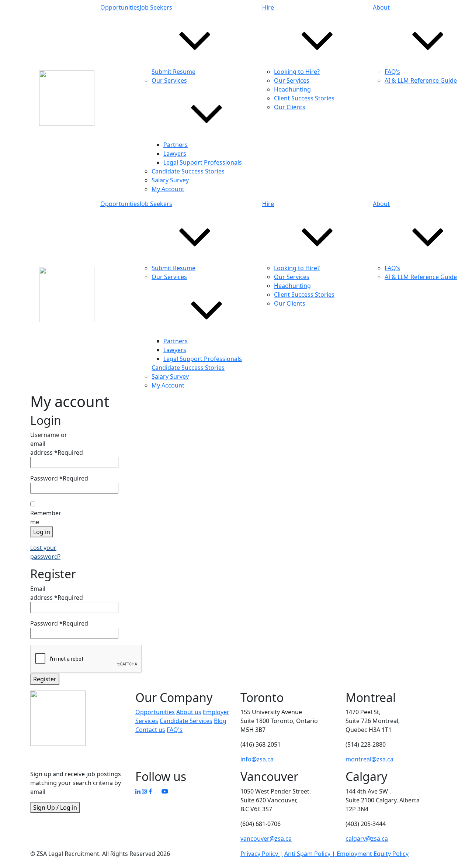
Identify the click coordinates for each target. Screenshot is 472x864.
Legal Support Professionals (202, 162)
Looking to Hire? (297, 72)
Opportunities (120, 7)
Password (59, 478)
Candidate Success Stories (188, 171)
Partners (175, 145)
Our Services (291, 80)
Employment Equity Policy (373, 854)
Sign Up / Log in (55, 807)
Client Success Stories (304, 98)
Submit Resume (173, 72)
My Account (168, 189)
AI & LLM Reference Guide (421, 80)
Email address (56, 593)
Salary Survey (170, 180)
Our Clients (289, 107)
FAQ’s (392, 72)
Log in (41, 532)
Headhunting (292, 89)
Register (44, 679)
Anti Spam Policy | (310, 854)
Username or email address (56, 444)
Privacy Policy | (261, 854)
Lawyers (174, 153)
